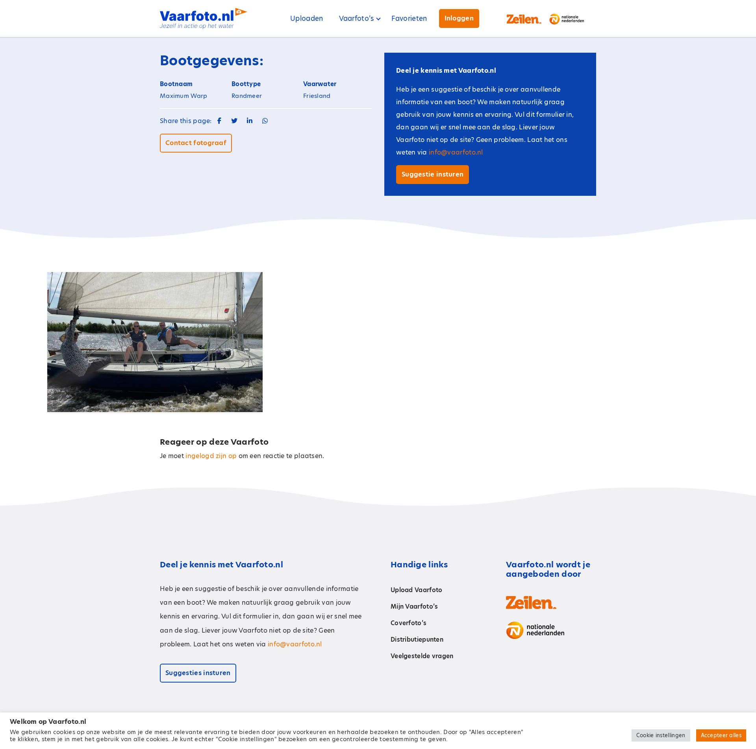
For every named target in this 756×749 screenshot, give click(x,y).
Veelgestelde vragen (422, 656)
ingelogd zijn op (211, 455)
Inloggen (459, 18)
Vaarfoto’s (356, 18)
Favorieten (409, 18)
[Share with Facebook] (219, 120)
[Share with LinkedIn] (249, 120)
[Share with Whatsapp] (265, 120)
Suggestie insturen (432, 174)
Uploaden (306, 18)
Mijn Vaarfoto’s (414, 606)
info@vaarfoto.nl (456, 152)
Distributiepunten (417, 639)
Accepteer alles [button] (721, 735)
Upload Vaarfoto (417, 590)
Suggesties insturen (198, 672)
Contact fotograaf (195, 142)
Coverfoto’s (408, 623)
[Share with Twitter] (234, 120)
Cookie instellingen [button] (661, 735)
